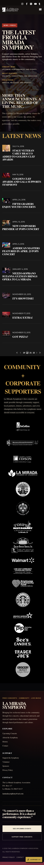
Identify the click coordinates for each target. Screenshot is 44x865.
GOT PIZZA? (20, 337)
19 (24, 353)
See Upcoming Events (22, 828)
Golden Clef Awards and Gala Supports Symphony (21, 182)
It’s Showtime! (23, 298)
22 (34, 353)
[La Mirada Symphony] (10, 11)
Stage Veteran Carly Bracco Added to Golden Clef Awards (18, 154)
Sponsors (5, 766)
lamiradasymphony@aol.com (12, 793)
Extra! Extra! (22, 317)
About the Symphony (10, 737)
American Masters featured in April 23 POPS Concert (21, 251)
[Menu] (41, 9)
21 (31, 353)
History (5, 741)
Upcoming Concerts (9, 733)
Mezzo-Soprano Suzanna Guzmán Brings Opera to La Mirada (19, 276)
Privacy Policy (7, 770)
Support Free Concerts (22, 837)
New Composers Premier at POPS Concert (20, 227)
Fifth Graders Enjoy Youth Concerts (19, 205)
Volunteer (5, 762)
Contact (5, 745)
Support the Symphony (10, 758)
